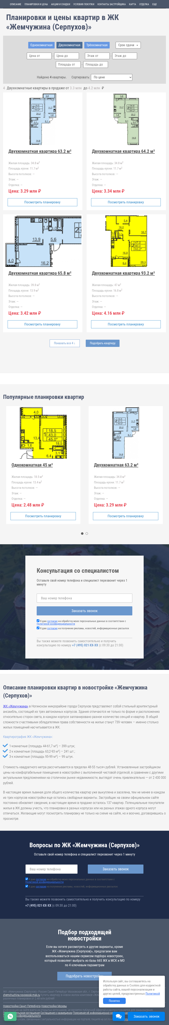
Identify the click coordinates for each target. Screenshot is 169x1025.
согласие (52, 621)
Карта (132, 4)
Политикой (153, 994)
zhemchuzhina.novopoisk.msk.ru (21, 995)
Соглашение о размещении (56, 1012)
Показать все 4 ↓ (64, 343)
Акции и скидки (60, 4)
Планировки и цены (36, 4)
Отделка (144, 4)
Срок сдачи (126, 45)
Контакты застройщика (111, 4)
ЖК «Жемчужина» (15, 706)
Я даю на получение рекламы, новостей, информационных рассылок (84, 628)
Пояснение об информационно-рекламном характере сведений (110, 1012)
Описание (15, 4)
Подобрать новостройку (84, 976)
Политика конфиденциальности (22, 1015)
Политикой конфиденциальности (56, 623)
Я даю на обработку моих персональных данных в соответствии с (81, 622)
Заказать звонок (85, 611)
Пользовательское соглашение (21, 1012)
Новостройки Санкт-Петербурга (22, 1006)
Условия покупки (83, 4)
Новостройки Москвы (54, 1006)
